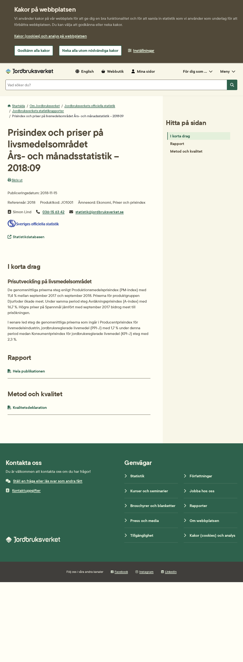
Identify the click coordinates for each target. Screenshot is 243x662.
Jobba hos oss (202, 490)
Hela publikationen (39, 370)
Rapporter (198, 505)
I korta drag (180, 136)
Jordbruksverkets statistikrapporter (38, 111)
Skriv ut (17, 180)
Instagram (146, 572)
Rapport (177, 143)
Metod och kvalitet (186, 151)
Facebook (121, 572)
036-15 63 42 (53, 211)
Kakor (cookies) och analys (212, 535)
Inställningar (143, 50)
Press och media (144, 520)
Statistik (137, 476)
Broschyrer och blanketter (152, 505)
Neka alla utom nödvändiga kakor (90, 50)
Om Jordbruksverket (45, 106)
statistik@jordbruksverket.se (99, 211)
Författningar (201, 476)
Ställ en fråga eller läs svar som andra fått (47, 480)
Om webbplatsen (204, 520)
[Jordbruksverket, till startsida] (29, 71)
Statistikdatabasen (28, 236)
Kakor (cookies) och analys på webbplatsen (50, 36)
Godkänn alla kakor (34, 50)
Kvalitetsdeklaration (40, 407)
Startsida (18, 106)
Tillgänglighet (141, 535)
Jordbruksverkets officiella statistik (89, 106)
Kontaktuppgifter (26, 490)
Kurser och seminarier (149, 490)
